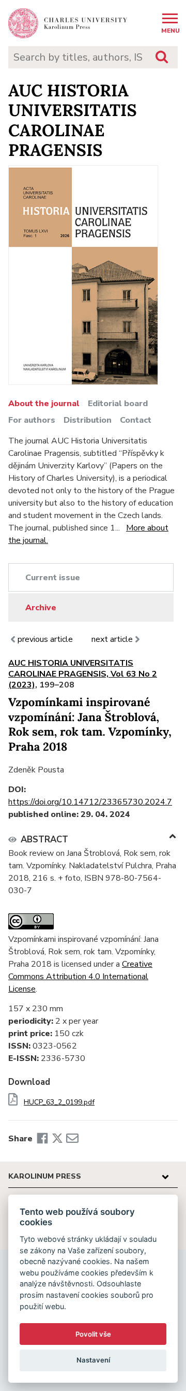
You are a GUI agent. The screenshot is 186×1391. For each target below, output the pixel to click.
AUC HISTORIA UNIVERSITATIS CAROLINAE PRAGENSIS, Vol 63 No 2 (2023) (82, 674)
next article (112, 639)
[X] (57, 1138)
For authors (31, 420)
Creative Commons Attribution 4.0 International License (80, 976)
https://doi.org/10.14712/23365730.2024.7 (90, 802)
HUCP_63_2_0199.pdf (59, 1102)
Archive (40, 607)
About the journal (44, 403)
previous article (46, 639)
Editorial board (118, 403)
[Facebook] (42, 1138)
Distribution (88, 420)
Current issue (52, 577)
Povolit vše (93, 1334)
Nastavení (93, 1360)
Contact (135, 420)
